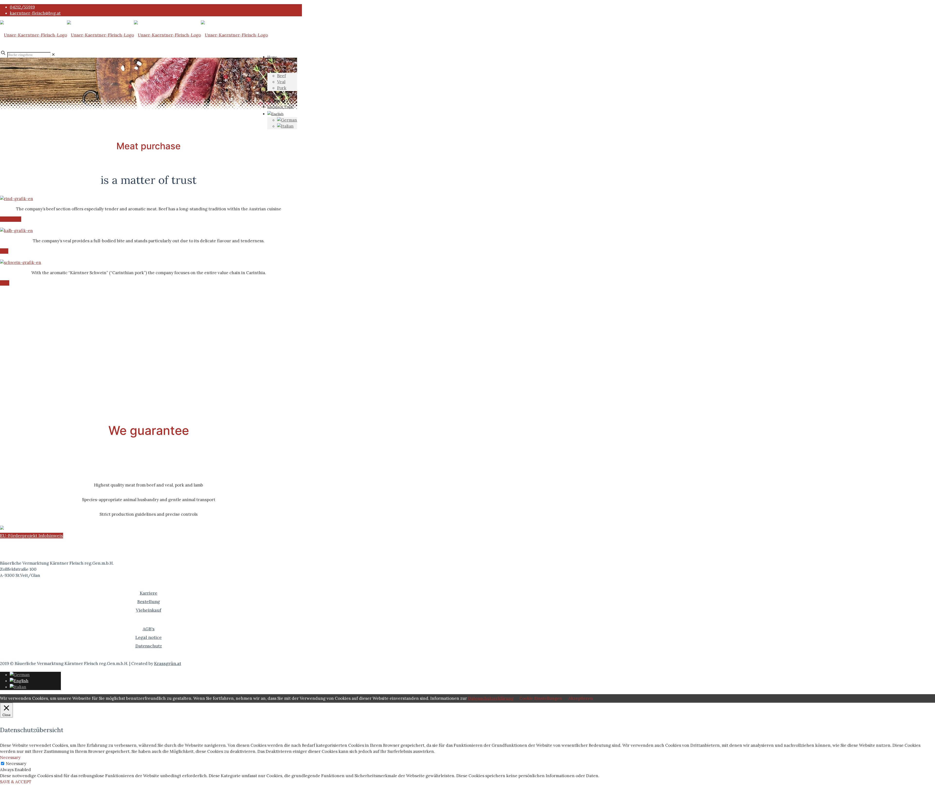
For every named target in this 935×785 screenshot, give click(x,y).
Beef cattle (10, 219)
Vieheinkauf (148, 610)
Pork (4, 283)
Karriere (148, 593)
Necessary (16, 763)
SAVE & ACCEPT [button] (15, 782)
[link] (53, 54)
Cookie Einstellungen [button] (540, 698)
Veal (4, 251)
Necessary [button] (10, 757)
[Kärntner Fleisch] (134, 35)
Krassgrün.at (167, 663)
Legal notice (148, 637)
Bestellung (148, 601)
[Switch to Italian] (285, 126)
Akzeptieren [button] (580, 698)
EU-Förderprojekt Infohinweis (31, 535)
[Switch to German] (287, 120)
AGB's (149, 629)
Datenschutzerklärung (491, 698)
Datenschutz (148, 646)
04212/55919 (22, 7)
